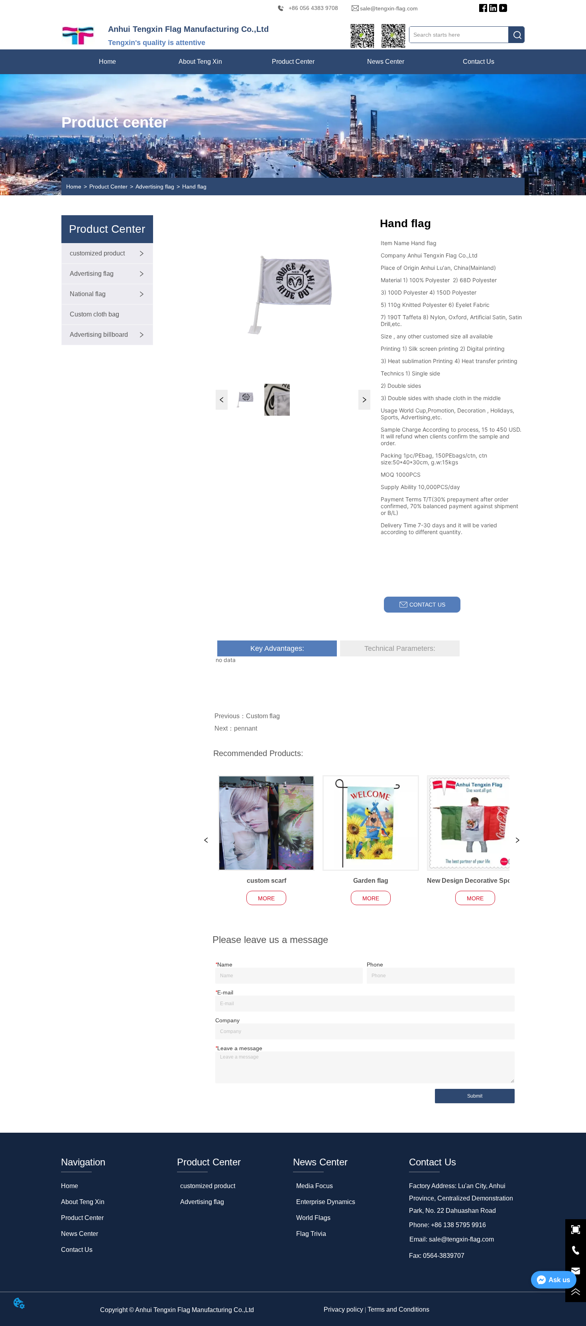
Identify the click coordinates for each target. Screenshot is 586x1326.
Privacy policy (343, 1309)
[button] (200, 61)
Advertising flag (155, 186)
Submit (474, 1096)
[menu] (293, 61)
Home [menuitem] (107, 61)
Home (73, 186)
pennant (245, 728)
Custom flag (263, 716)
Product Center (108, 186)
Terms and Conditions (398, 1309)
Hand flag (194, 186)
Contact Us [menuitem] (478, 61)
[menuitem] (200, 61)
